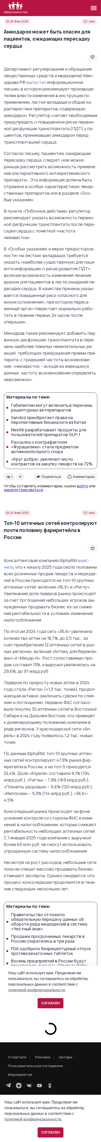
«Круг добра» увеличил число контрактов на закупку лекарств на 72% (52, 461)
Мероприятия (20, 1074)
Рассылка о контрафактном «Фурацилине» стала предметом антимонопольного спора (44, 447)
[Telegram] (8, 1085)
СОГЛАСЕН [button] (50, 1132)
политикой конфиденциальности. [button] (33, 1119)
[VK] (29, 1085)
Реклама (42, 1057)
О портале (17, 1057)
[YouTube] (39, 1085)
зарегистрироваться (23, 489)
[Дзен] (19, 1085)
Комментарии (84, 477)
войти (82, 486)
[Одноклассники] (50, 1085)
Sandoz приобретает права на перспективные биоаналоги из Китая (48, 420)
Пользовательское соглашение (35, 1066)
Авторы (65, 1057)
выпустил (36, 82)
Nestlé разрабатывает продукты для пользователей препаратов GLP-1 (48, 432)
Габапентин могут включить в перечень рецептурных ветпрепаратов (51, 407)
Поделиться (51, 477)
